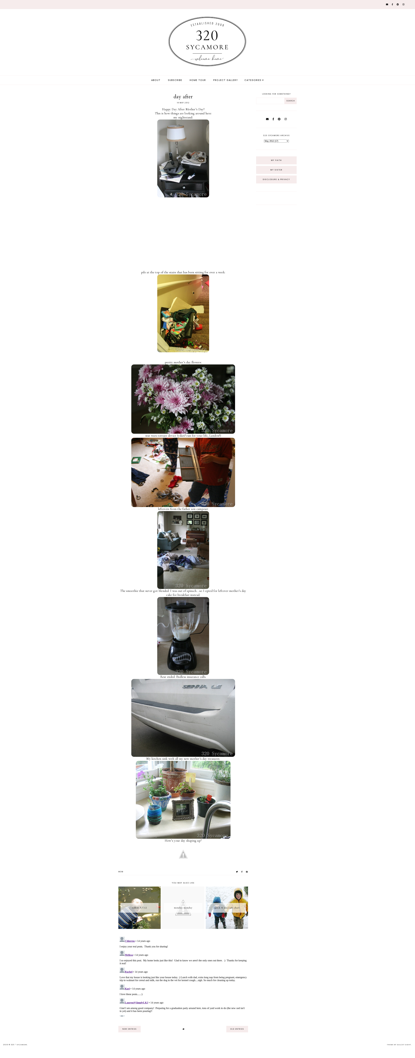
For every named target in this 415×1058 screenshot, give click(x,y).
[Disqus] (183, 975)
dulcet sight (404, 1045)
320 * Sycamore (19, 1045)
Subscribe (175, 80)
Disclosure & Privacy (276, 179)
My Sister (276, 170)
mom (120, 872)
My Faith (276, 160)
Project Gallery (225, 80)
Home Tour (198, 80)
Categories (252, 80)
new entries (129, 1029)
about (155, 80)
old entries (237, 1029)
